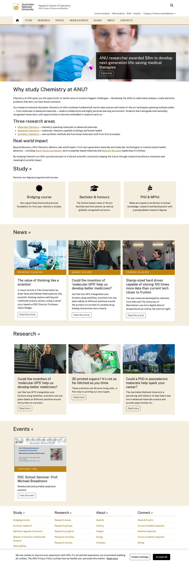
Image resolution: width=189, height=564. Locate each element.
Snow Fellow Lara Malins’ (49, 150)
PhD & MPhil (149, 197)
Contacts (126, 20)
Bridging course (39, 197)
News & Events (145, 520)
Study (28, 20)
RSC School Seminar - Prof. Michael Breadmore (38, 479)
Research (44, 20)
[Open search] (172, 5)
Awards (100, 520)
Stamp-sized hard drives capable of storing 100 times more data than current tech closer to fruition (147, 286)
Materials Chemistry (28, 127)
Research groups (63, 525)
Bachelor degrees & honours (27, 531)
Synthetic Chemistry (28, 134)
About (111, 20)
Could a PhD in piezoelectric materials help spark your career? (147, 383)
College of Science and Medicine (158, 13)
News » (22, 232)
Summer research (22, 525)
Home (17, 20)
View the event (26, 495)
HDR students (118, 13)
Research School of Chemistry (54, 5)
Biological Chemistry (28, 130)
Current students (102, 13)
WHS (129, 13)
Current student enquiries (151, 525)
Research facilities (64, 537)
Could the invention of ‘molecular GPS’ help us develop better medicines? (92, 284)
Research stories (63, 542)
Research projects (64, 531)
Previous (3, 53)
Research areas (63, 520)
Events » (23, 429)
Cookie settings (140, 557)
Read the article (27, 314)
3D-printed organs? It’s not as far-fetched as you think (94, 381)
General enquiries (147, 531)
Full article (106, 73)
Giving (98, 20)
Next (186, 53)
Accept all (161, 557)
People (59, 20)
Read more (24, 408)
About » (102, 513)
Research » (26, 334)
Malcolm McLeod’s (111, 150)
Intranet (137, 13)
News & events (79, 20)
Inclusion (100, 542)
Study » (22, 168)
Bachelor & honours (94, 197)
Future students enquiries (151, 537)
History (100, 525)
